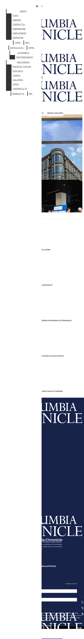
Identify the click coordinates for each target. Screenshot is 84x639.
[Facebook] (82, 597)
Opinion (32, 48)
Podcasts (18, 71)
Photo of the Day (22, 66)
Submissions (19, 29)
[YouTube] (82, 614)
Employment (19, 33)
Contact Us (19, 24)
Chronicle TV (20, 88)
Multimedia (23, 62)
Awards (17, 20)
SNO (42, 625)
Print (61, 113)
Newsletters (52, 113)
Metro (28, 42)
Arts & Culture (18, 48)
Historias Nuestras (26, 57)
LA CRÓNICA (23, 53)
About (23, 11)
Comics (16, 75)
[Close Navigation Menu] (37, 6)
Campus (19, 42)
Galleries (18, 80)
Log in (48, 625)
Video (16, 84)
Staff (15, 15)
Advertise (18, 37)
